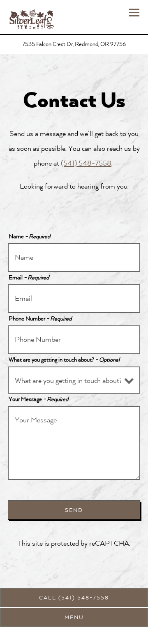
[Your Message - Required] (74, 443)
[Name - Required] (74, 257)
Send (74, 510)
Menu (74, 617)
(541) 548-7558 (86, 163)
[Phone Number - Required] (74, 339)
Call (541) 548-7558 (74, 598)
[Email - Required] (74, 298)
